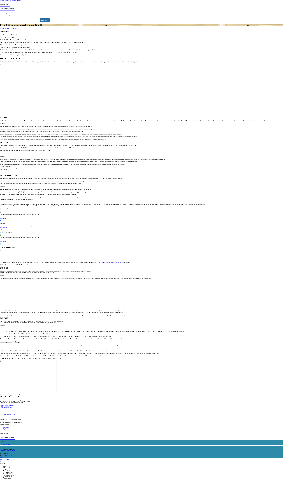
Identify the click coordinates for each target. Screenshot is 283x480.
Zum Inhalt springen (4, 459)
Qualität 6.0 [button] (22, 20)
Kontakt (279, 20)
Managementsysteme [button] (7, 20)
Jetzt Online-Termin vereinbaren (7, 10)
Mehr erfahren (3, 215)
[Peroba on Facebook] (3, 410)
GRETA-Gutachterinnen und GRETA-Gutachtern (110, 262)
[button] (0, 461)
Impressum (5, 428)
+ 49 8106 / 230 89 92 (5, 6)
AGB (4, 429)
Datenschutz (6, 427)
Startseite (2, 28)
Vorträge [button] (34, 20)
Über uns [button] (44, 20)
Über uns (7, 28)
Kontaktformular (6, 455)
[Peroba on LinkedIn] (1, 410)
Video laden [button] (3, 218)
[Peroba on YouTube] (6, 410)
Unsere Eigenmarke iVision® (10, 414)
